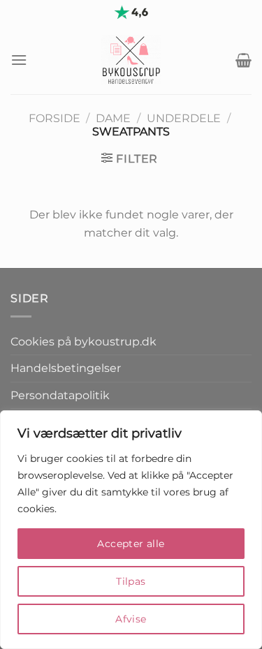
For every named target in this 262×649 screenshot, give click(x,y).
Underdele (184, 118)
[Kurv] (243, 60)
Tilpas (131, 581)
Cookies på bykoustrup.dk (83, 341)
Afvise (131, 619)
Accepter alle (130, 543)
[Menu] (18, 60)
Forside (54, 118)
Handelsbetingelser (65, 368)
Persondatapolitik (60, 395)
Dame (113, 118)
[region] (131, 529)
